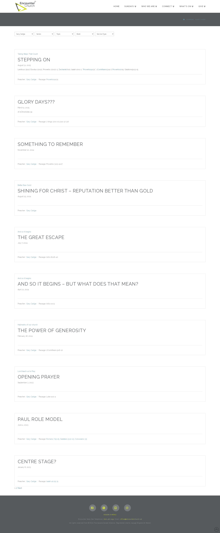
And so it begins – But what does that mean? (78, 284)
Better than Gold (24, 185)
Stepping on (34, 59)
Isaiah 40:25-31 (52, 481)
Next (20, 488)
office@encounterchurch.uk (131, 519)
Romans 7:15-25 (52, 439)
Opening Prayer (39, 377)
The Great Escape (41, 237)
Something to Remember (50, 144)
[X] (104, 507)
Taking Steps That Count (28, 54)
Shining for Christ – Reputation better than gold (85, 191)
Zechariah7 (63, 69)
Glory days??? (36, 102)
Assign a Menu (110, 515)
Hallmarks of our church (28, 325)
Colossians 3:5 (81, 439)
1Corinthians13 (102, 69)
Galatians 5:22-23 (67, 439)
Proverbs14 (87, 69)
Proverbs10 (117, 69)
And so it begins (24, 232)
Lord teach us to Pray (26, 371)
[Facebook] (92, 507)
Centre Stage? (37, 461)
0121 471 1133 (109, 519)
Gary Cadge (31, 79)
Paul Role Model (40, 419)
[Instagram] (127, 507)
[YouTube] (115, 507)
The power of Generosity (52, 330)
